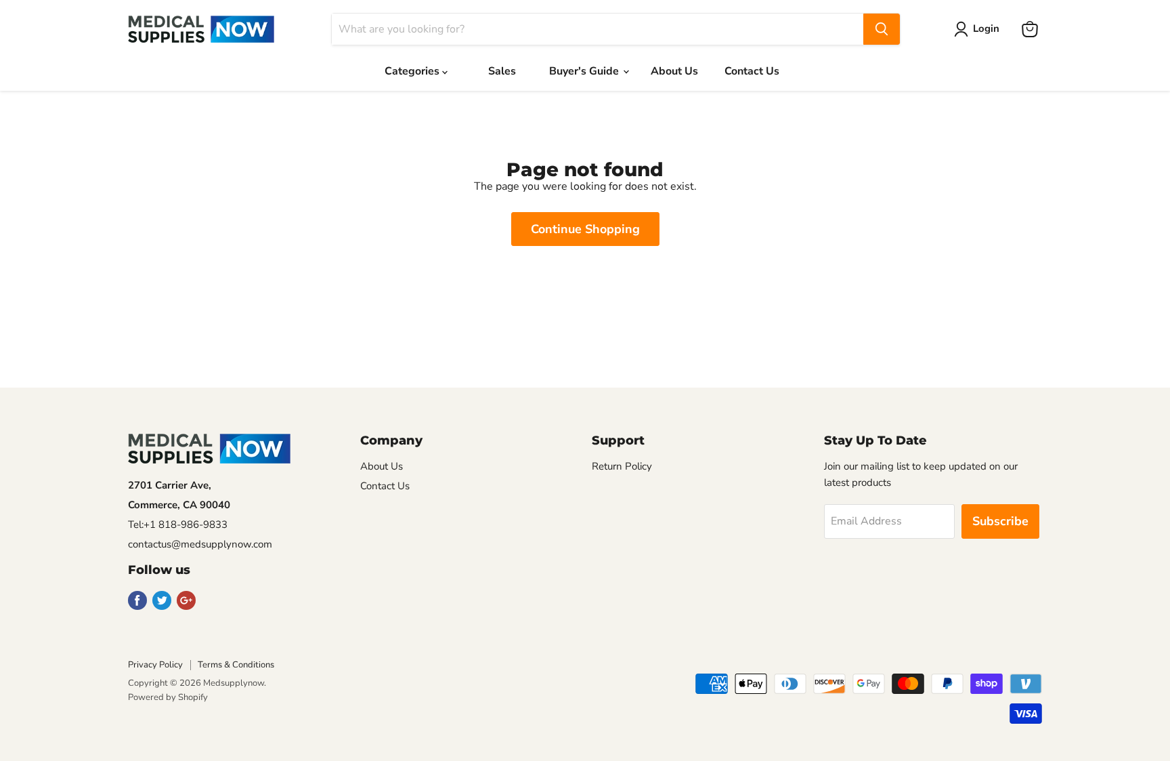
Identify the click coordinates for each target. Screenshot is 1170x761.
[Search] (881, 29)
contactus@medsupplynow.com (200, 544)
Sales (502, 71)
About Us (674, 71)
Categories (413, 71)
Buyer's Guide (585, 71)
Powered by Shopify (168, 697)
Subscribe (1000, 521)
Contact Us (751, 71)
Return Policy (622, 466)
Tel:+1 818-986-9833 (178, 524)
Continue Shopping (585, 229)
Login (986, 28)
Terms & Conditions (236, 665)
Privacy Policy (155, 665)
